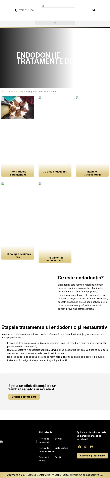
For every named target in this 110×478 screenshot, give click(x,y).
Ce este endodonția (55, 171)
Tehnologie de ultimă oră (18, 256)
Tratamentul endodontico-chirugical (54, 260)
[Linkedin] (92, 447)
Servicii (15, 91)
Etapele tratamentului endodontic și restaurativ (92, 176)
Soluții (58, 457)
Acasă (4, 91)
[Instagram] (86, 447)
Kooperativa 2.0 (94, 474)
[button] (55, 23)
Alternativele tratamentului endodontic (17, 174)
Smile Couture (61, 448)
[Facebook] (80, 447)
